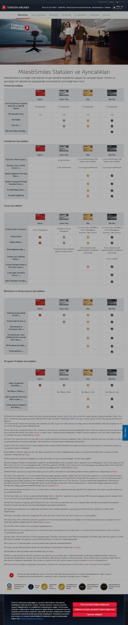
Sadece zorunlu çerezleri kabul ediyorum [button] (94, 609)
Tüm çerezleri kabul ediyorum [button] (94, 604)
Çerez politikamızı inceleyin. (32, 619)
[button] (95, 614)
